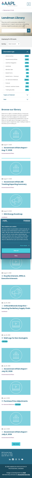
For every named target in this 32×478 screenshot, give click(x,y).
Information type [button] (8, 52)
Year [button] (4, 99)
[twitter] (19, 459)
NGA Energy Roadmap (13, 214)
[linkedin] (10, 459)
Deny (16, 255)
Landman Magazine (17, 63)
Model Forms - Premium (17, 76)
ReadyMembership (24, 475)
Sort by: (4, 44)
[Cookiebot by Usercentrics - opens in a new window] (23, 221)
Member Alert (17, 69)
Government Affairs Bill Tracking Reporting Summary (14, 183)
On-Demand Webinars (17, 80)
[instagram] (16, 459)
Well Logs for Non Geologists (16, 338)
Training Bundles (17, 90)
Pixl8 (24, 473)
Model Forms (17, 73)
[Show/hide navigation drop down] (28, 4)
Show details (23, 245)
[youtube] (22, 459)
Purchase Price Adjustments (16, 401)
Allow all (16, 250)
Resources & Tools (8, 10)
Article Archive (17, 56)
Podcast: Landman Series (17, 86)
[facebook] (13, 459)
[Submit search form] (28, 31)
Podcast (17, 83)
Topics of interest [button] (9, 95)
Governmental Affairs (17, 59)
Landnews (17, 66)
